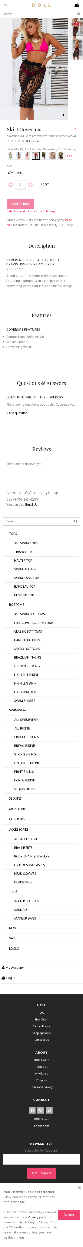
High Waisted (25, 692)
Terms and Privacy (41, 1087)
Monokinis (17, 809)
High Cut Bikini (26, 675)
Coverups (17, 819)
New (12, 928)
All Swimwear (26, 720)
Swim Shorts (24, 701)
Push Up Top (24, 595)
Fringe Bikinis (25, 780)
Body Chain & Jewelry (31, 856)
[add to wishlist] (75, 129)
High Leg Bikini (25, 683)
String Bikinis (25, 754)
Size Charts (42, 1019)
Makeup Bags (25, 918)
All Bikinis (22, 728)
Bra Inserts (23, 848)
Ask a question (16, 413)
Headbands (23, 882)
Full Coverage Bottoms (34, 623)
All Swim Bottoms (29, 614)
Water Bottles (26, 901)
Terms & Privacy (26, 1217)
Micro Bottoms (27, 649)
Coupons (41, 1080)
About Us (41, 1067)
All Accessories (27, 839)
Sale (12, 938)
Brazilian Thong (27, 657)
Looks (14, 949)
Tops (13, 534)
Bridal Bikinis (25, 746)
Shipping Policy (41, 1033)
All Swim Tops (26, 543)
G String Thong (27, 666)
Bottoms (16, 605)
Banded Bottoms (28, 640)
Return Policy (41, 1026)
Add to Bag (20, 204)
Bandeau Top (25, 587)
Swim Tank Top (26, 578)
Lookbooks (41, 1126)
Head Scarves (25, 874)
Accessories (19, 830)
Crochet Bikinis (26, 737)
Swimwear (18, 710)
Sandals (21, 910)
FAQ (41, 1013)
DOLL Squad (41, 1119)
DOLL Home (41, 1060)
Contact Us (41, 1040)
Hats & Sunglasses (29, 865)
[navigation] (7, 5)
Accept (69, 1215)
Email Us (31, 505)
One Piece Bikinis (27, 763)
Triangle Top (25, 552)
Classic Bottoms (28, 631)
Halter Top (23, 561)
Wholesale (41, 1073)
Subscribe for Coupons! (41, 1150)
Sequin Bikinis (25, 789)
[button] (5, 69)
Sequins (15, 798)
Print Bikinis (24, 772)
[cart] (76, 5)
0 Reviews (32, 141)
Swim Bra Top (25, 569)
